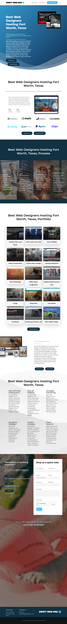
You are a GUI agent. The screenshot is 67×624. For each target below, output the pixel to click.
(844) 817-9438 (9, 493)
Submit (39, 509)
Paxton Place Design (33, 263)
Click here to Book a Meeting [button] (17, 470)
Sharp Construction (15, 263)
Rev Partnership (15, 282)
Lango (15, 303)
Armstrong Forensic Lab (33, 322)
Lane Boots (52, 303)
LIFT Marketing (41, 620)
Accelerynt (15, 322)
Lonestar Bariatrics (51, 263)
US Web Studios (25, 620)
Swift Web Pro (33, 620)
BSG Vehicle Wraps (51, 322)
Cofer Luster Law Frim (33, 242)
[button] (60, 2)
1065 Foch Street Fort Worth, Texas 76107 (17, 478)
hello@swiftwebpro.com (12, 486)
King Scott (33, 303)
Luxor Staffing (52, 242)
